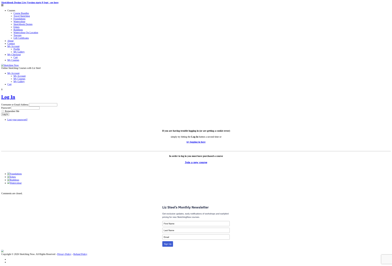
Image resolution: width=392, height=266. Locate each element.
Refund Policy (80, 254)
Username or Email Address (14, 104)
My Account (13, 46)
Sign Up (168, 244)
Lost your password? (17, 119)
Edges (16, 27)
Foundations (19, 18)
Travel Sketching (21, 16)
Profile (16, 49)
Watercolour (19, 21)
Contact (11, 43)
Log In (8, 97)
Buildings (18, 29)
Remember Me (12, 111)
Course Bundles (21, 13)
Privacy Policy (64, 254)
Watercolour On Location (25, 32)
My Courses (13, 60)
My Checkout (14, 54)
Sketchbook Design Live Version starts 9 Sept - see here (29, 2)
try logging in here (196, 142)
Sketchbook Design (22, 24)
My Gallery (19, 52)
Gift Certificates (21, 38)
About (10, 40)
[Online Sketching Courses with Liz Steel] (10, 65)
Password (6, 108)
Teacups (17, 35)
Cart (15, 57)
